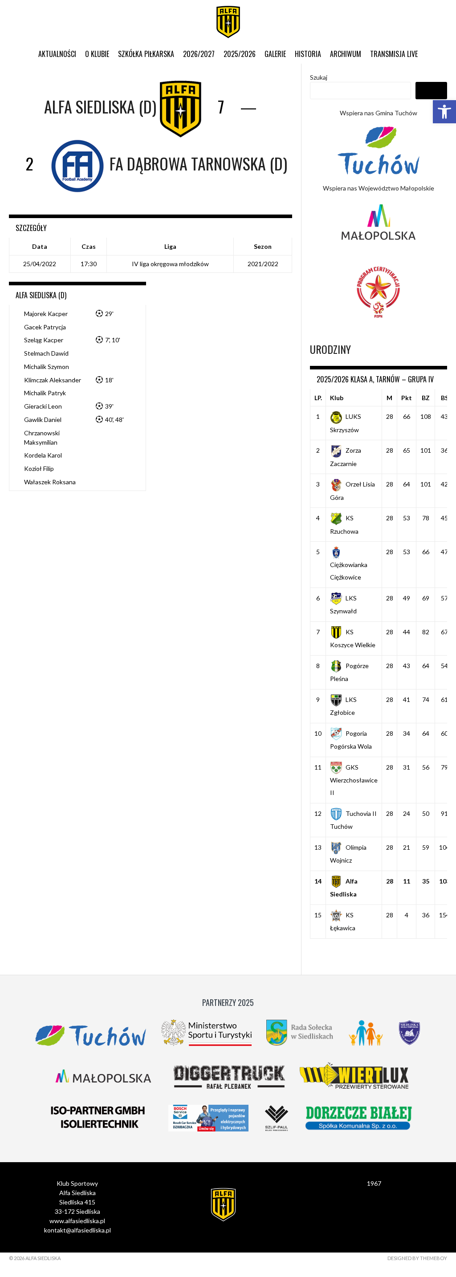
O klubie (97, 54)
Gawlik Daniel (42, 419)
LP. (318, 397)
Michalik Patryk (45, 393)
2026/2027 (199, 54)
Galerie (275, 54)
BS (444, 397)
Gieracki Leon (43, 406)
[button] (444, 111)
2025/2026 (240, 54)
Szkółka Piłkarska (146, 54)
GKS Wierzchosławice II (354, 779)
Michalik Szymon (46, 366)
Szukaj (318, 77)
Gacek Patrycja (45, 327)
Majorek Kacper (46, 313)
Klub (336, 397)
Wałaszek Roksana (50, 482)
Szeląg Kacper (43, 340)
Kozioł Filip (39, 468)
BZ (426, 397)
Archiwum (345, 54)
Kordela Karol (43, 455)
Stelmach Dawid (46, 353)
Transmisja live (394, 54)
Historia (308, 54)
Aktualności (57, 54)
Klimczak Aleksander (52, 380)
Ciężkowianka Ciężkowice (348, 571)
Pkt (406, 397)
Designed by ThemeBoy (417, 1258)
